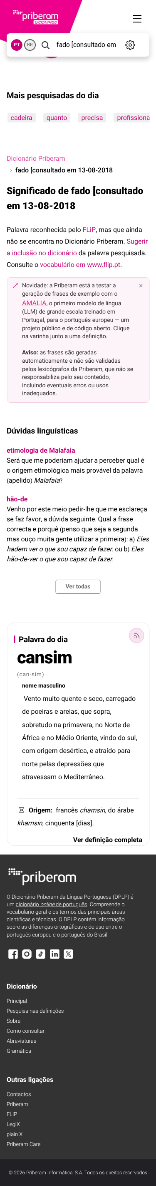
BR (30, 44)
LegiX (13, 1124)
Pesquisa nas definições (35, 1011)
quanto (56, 118)
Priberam (17, 1104)
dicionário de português (51, 905)
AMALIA (34, 303)
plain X (14, 1134)
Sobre (13, 1021)
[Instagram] (26, 958)
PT (17, 44)
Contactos (19, 1094)
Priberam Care (23, 1144)
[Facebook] (13, 958)
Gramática (19, 1051)
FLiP (89, 230)
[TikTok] (41, 958)
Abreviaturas (21, 1041)
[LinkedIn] (54, 958)
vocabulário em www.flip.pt (80, 265)
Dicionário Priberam (36, 158)
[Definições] (130, 45)
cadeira (21, 118)
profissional (134, 118)
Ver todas (77, 586)
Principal (17, 1001)
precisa (92, 118)
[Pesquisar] (45, 45)
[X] (68, 958)
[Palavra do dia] (136, 635)
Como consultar (26, 1031)
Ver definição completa (107, 840)
